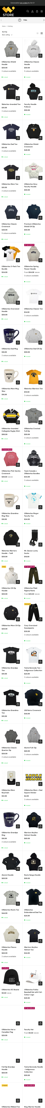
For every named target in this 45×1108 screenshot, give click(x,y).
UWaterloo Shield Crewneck (31, 145)
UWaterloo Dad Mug (10, 349)
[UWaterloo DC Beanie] (11, 976)
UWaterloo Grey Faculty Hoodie (30, 185)
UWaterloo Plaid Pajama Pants (30, 589)
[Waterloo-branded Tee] (11, 91)
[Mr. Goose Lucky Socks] (33, 537)
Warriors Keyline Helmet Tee (31, 948)
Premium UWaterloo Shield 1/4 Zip (32, 225)
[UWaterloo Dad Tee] (11, 131)
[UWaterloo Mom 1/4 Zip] (11, 612)
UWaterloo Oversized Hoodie (10, 310)
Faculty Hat (28, 1029)
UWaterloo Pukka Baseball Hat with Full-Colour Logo (33, 992)
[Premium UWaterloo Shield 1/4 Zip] (33, 211)
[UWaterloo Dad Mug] (11, 335)
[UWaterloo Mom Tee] (11, 171)
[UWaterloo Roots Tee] (11, 897)
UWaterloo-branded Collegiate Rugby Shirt (11, 429)
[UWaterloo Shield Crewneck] (33, 131)
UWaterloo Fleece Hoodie (9, 948)
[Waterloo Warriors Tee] (33, 375)
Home (4, 26)
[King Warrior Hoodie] (33, 1093)
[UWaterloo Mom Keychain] (11, 777)
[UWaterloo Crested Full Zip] (33, 415)
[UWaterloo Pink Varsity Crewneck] (11, 458)
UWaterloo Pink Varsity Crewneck (11, 472)
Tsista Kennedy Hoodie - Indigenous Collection (33, 1069)
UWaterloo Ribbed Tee (11, 1107)
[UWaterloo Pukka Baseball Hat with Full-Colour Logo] (33, 976)
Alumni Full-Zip (30, 748)
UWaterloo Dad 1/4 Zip (33, 349)
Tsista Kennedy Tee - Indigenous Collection (33, 669)
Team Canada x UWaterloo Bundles (32, 472)
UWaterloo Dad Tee (9, 144)
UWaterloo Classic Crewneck (9, 225)
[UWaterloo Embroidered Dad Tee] (33, 897)
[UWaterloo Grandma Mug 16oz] (11, 500)
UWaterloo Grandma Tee (10, 711)
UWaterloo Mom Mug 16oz (10, 390)
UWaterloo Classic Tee (33, 309)
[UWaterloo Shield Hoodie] (11, 49)
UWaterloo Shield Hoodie (9, 63)
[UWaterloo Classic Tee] (33, 296)
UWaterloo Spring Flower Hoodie (31, 267)
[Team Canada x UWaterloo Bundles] (33, 458)
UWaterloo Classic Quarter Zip (9, 749)
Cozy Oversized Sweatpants (30, 626)
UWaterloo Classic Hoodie (31, 63)
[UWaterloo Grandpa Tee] (11, 655)
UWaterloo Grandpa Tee (10, 669)
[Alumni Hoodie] (11, 862)
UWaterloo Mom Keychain (8, 791)
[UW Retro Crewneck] (33, 697)
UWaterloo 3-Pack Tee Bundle (11, 267)
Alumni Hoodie (8, 875)
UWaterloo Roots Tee (10, 910)
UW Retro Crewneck (32, 710)
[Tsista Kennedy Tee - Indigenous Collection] (33, 655)
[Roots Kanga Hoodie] (33, 862)
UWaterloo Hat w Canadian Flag (8, 1030)
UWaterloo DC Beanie (10, 990)
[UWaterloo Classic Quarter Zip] (11, 734)
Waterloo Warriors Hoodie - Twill (9, 552)
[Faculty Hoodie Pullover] (33, 91)
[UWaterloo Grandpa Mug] (11, 819)
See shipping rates (31, 2)
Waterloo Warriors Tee (33, 389)
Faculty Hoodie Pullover (30, 105)
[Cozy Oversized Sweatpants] (33, 612)
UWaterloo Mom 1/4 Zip (11, 625)
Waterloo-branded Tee (11, 104)
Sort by (4, 32)
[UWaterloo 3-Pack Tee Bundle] (11, 253)
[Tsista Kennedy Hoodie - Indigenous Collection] (33, 1054)
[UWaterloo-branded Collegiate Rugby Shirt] (11, 415)
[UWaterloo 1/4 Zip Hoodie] (11, 575)
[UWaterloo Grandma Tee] (11, 697)
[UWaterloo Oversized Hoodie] (11, 296)
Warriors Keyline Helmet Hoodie (31, 833)
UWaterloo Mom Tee (10, 184)
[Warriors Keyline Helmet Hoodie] (33, 819)
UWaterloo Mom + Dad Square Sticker (33, 791)
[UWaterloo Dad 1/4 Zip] (33, 335)
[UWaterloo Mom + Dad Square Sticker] (33, 777)
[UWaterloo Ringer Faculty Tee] (33, 500)
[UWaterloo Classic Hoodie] (33, 49)
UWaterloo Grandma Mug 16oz (10, 514)
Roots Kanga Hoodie (32, 875)
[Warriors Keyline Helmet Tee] (33, 934)
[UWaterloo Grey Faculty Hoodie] (33, 171)
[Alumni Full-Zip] (33, 734)
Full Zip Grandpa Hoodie (8, 1068)
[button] (37, 11)
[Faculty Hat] (33, 1016)
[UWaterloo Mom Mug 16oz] (11, 375)
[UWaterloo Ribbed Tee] (11, 1093)
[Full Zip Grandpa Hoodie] (11, 1054)
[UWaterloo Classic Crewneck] (11, 211)
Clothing (10, 26)
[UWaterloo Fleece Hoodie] (11, 934)
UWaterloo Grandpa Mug (10, 833)
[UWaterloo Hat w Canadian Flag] (11, 1016)
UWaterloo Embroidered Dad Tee (33, 911)
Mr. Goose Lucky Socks (31, 552)
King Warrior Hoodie (32, 1107)
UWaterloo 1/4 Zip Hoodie (9, 589)
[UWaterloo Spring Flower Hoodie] (33, 253)
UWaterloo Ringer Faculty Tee (31, 514)
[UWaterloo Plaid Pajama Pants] (33, 575)
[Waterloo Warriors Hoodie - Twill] (11, 537)
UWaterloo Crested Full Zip (32, 429)
